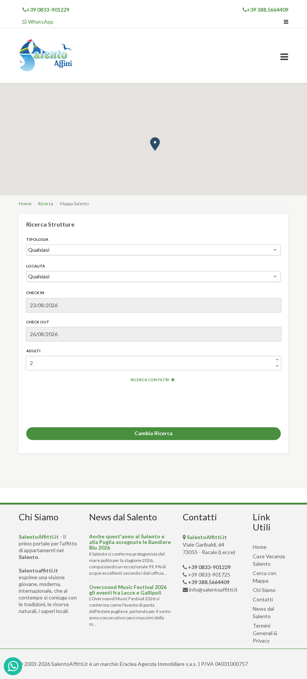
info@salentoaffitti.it (213, 589)
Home (25, 203)
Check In (35, 292)
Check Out (37, 322)
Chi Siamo (264, 590)
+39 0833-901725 (209, 574)
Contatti (263, 599)
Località (35, 266)
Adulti (33, 351)
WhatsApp (40, 21)
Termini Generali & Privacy (265, 633)
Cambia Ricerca (153, 433)
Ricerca (45, 203)
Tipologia (37, 239)
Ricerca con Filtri (150, 379)
